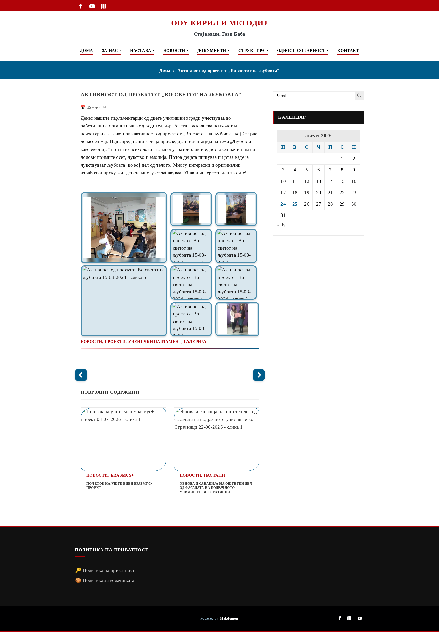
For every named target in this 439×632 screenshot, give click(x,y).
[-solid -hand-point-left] (81, 375)
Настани (214, 475)
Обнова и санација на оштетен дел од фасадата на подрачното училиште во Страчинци (216, 488)
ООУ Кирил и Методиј (219, 23)
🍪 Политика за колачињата (104, 580)
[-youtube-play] (92, 5)
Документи (212, 50)
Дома (86, 50)
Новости (174, 50)
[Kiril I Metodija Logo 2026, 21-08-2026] (219, 14)
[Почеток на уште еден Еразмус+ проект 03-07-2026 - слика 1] (123, 439)
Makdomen (229, 618)
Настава (141, 50)
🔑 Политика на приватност (104, 570)
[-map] (103, 5)
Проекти (115, 341)
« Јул (282, 224)
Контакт (348, 50)
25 (295, 204)
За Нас (110, 50)
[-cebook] (80, 5)
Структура (252, 50)
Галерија (195, 341)
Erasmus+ (122, 475)
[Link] (124, 227)
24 (283, 204)
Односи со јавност (302, 50)
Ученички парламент (154, 341)
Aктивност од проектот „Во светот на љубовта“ (228, 70)
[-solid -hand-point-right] (259, 375)
